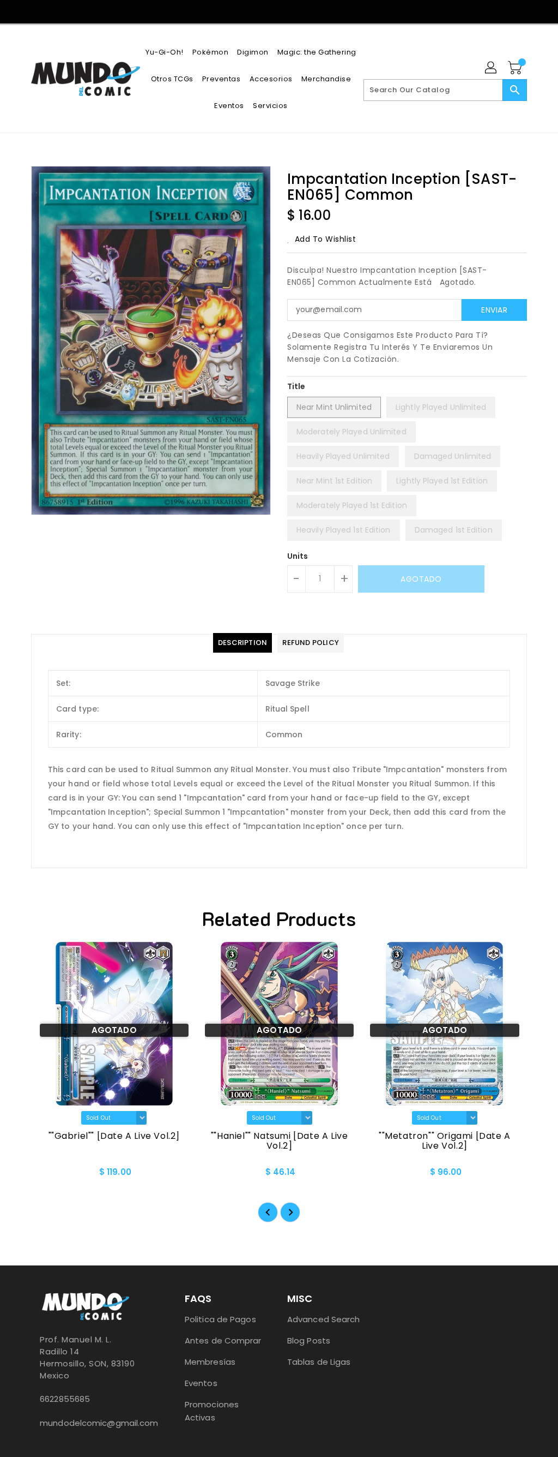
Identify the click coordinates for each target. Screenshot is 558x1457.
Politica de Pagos (220, 1319)
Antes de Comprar (223, 1340)
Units (297, 556)
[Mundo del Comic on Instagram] (289, 11)
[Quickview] (52, 1175)
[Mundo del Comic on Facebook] (269, 11)
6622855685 (65, 1399)
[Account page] (491, 68)
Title (296, 386)
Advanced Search (323, 1319)
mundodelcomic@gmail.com (88, 1423)
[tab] (242, 643)
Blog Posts (308, 1340)
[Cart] (516, 68)
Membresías (210, 1362)
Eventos (201, 1383)
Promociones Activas (212, 1411)
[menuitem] (164, 52)
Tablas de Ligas (319, 1362)
